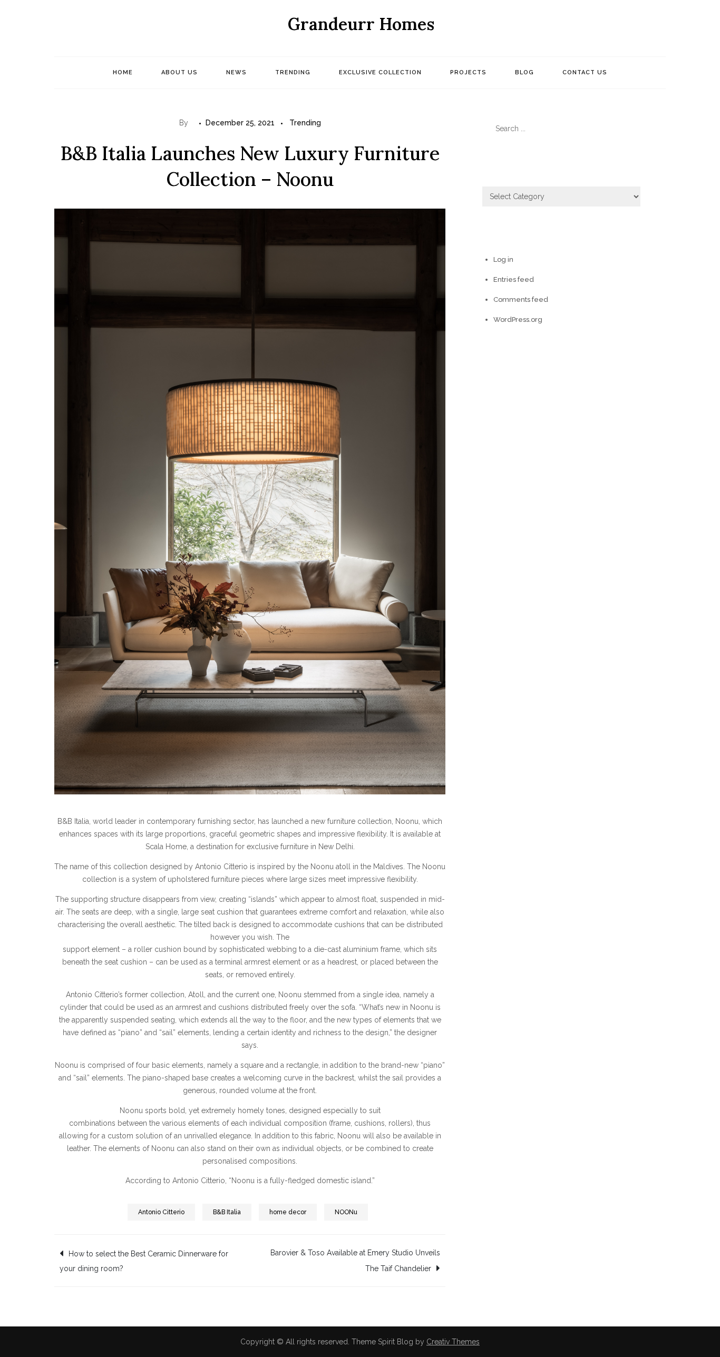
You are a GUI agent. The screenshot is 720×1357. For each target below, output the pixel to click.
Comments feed (520, 299)
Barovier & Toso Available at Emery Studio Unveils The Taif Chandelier (355, 1260)
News (236, 72)
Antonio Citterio (161, 1212)
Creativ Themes (453, 1342)
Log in (503, 259)
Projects (468, 72)
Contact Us (584, 72)
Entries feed (513, 279)
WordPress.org (517, 319)
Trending (292, 72)
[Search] (652, 128)
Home (123, 72)
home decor (287, 1212)
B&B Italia (227, 1212)
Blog (524, 72)
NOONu (346, 1212)
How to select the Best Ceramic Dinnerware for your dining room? (144, 1261)
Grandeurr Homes (361, 24)
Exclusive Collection (380, 72)
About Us (179, 72)
